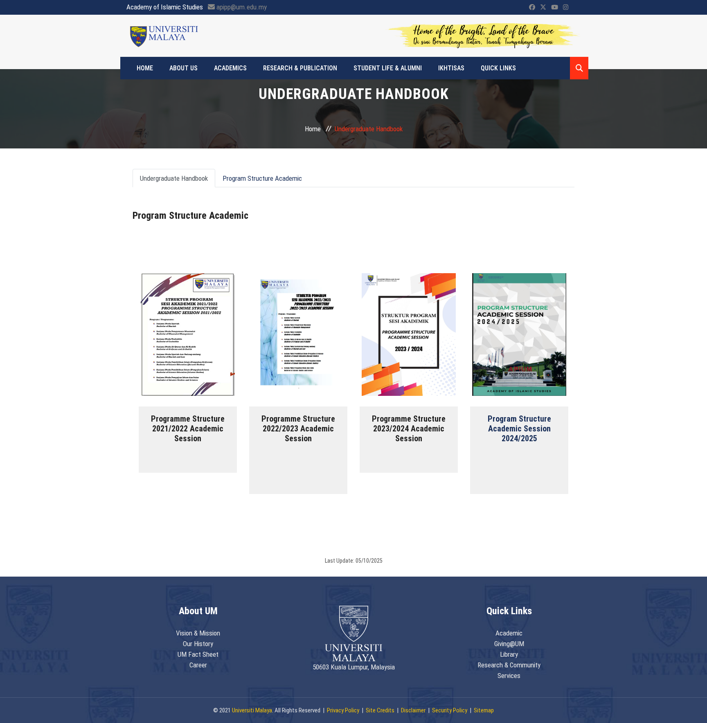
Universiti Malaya (252, 710)
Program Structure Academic (262, 178)
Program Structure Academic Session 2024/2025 (519, 428)
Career (198, 665)
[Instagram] (565, 7)
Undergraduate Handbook (174, 178)
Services (509, 675)
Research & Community (508, 665)
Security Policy (449, 710)
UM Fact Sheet (198, 654)
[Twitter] (543, 7)
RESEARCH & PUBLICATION (300, 68)
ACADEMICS (230, 68)
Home (145, 68)
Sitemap (484, 710)
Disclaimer (413, 710)
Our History (198, 644)
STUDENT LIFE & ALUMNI (388, 68)
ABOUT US (183, 68)
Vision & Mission (198, 633)
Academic (508, 633)
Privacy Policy (343, 710)
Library (509, 654)
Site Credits (380, 710)
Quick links (498, 68)
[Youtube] (554, 7)
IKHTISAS (451, 68)
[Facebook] (532, 7)
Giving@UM (509, 644)
